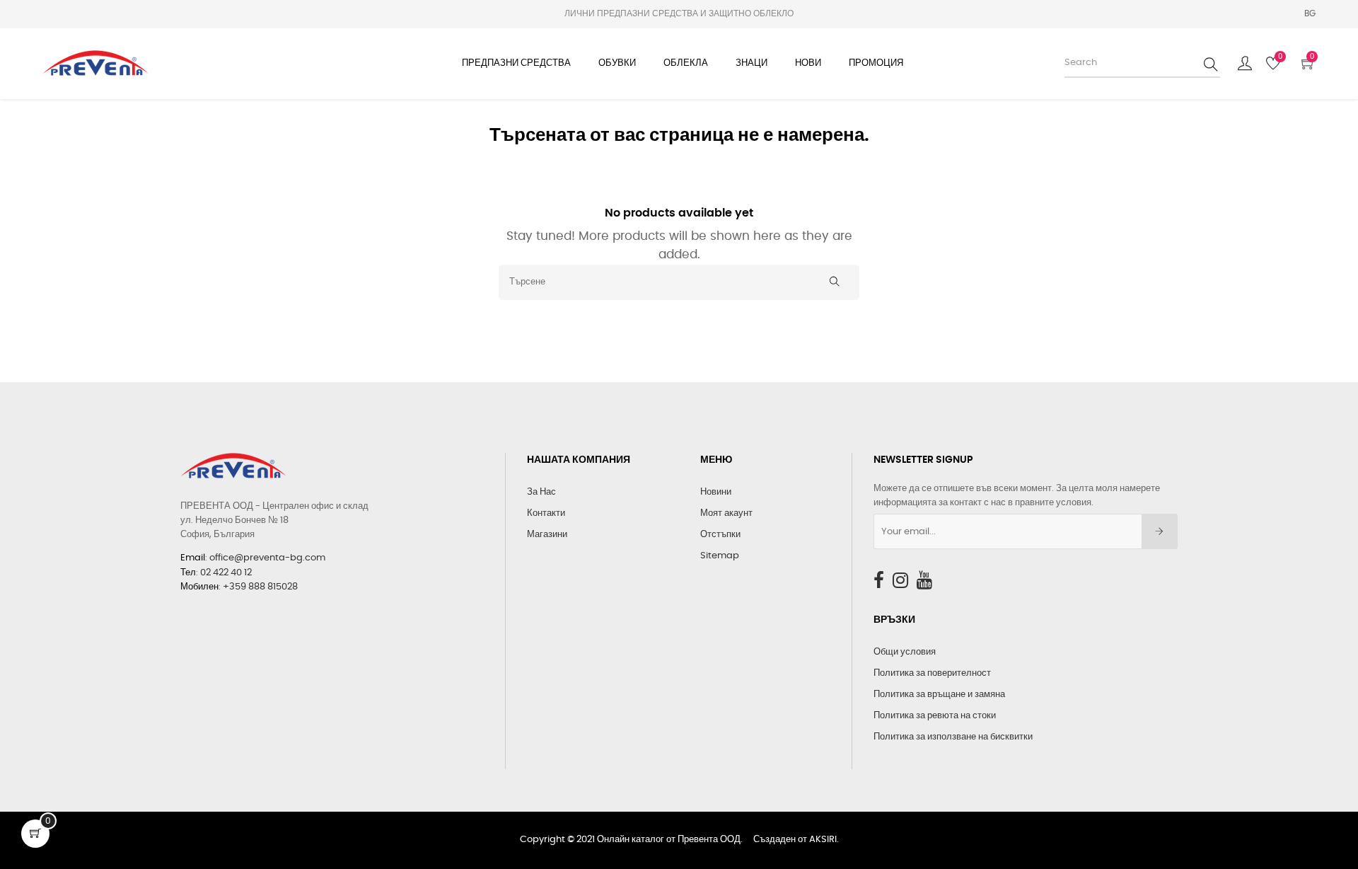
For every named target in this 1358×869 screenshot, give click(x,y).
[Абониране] (1160, 531)
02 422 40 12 (226, 572)
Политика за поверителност (932, 673)
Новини (715, 492)
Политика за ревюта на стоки (935, 715)
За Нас (541, 492)
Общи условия (905, 652)
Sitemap (719, 555)
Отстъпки (720, 534)
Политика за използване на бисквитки (953, 737)
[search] (1210, 64)
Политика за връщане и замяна (939, 694)
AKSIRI (823, 839)
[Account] (1245, 63)
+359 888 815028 (260, 587)
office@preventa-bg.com (267, 558)
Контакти (546, 513)
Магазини (547, 534)
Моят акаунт (726, 513)
